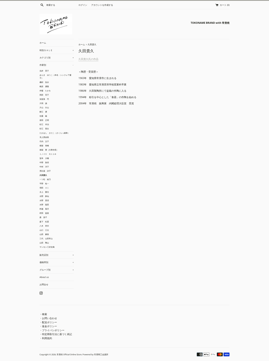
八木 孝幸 (44, 226)
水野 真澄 (44, 200)
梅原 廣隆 (44, 86)
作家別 (56, 64)
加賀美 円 (44, 99)
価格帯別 (57, 262)
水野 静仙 (44, 196)
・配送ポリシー (48, 322)
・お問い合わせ (48, 318)
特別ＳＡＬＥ (57, 50)
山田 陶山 (44, 242)
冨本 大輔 (44, 158)
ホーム (43, 42)
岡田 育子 (44, 95)
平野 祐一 (44, 183)
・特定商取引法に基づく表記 (56, 334)
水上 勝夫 (44, 192)
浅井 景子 (44, 70)
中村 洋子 (44, 166)
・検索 (43, 314)
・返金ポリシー (48, 326)
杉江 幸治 (44, 124)
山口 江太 (44, 230)
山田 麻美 (44, 234)
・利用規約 (46, 338)
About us (44, 277)
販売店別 (57, 254)
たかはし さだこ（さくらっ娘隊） (54, 133)
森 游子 (43, 217)
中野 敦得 (44, 162)
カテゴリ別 (57, 57)
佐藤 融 (43, 116)
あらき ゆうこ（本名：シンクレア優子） (55, 76)
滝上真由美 (44, 137)
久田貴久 (43, 175)
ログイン (82, 4)
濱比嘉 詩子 (45, 171)
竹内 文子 (44, 141)
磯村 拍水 (44, 82)
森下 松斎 (44, 221)
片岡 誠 (43, 103)
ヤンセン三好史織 (47, 247)
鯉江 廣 (43, 111)
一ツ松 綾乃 (45, 179)
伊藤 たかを (45, 90)
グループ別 (57, 269)
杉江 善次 (44, 128)
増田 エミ (44, 187)
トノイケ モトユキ (48, 154)
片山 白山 (44, 107)
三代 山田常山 (46, 238)
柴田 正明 (44, 120)
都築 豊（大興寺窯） (49, 149)
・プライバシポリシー (52, 330)
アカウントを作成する (102, 4)
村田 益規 (44, 213)
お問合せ (44, 284)
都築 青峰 (44, 145)
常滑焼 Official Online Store (69, 354)
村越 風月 (44, 209)
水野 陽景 (44, 204)
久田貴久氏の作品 (88, 59)
